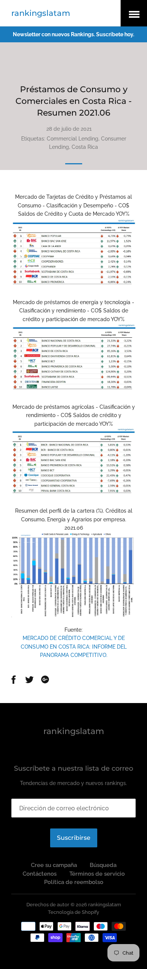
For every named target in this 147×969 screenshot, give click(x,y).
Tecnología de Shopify (73, 912)
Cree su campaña (54, 865)
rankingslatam (40, 13)
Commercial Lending (72, 139)
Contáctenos (40, 873)
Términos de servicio (97, 873)
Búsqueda (103, 865)
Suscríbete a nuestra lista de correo (73, 768)
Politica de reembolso (73, 882)
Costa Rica (85, 147)
